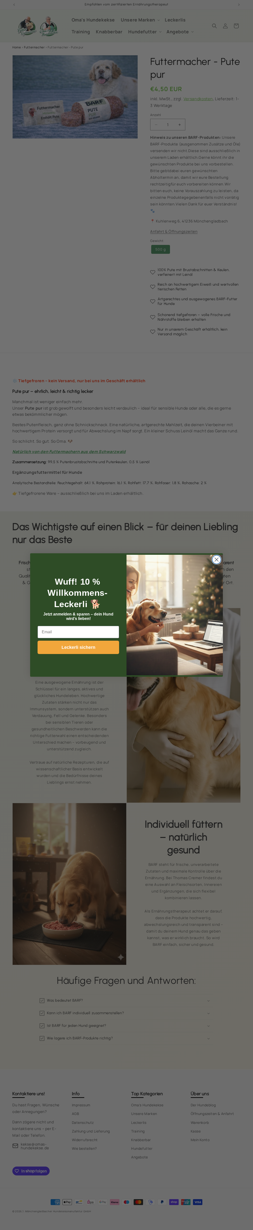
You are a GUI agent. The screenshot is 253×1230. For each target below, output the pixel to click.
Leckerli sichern (78, 647)
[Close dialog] (216, 559)
